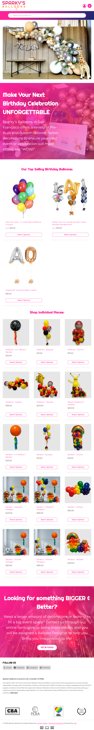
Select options (24, 235)
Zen (75, 723)
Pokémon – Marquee (45, 402)
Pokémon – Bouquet (45, 350)
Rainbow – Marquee (75, 559)
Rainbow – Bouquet (44, 455)
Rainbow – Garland (75, 507)
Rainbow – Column (75, 455)
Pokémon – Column (76, 350)
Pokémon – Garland (13, 402)
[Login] (84, 6)
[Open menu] (89, 6)
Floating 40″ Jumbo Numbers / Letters (21, 290)
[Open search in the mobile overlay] (47, 15)
